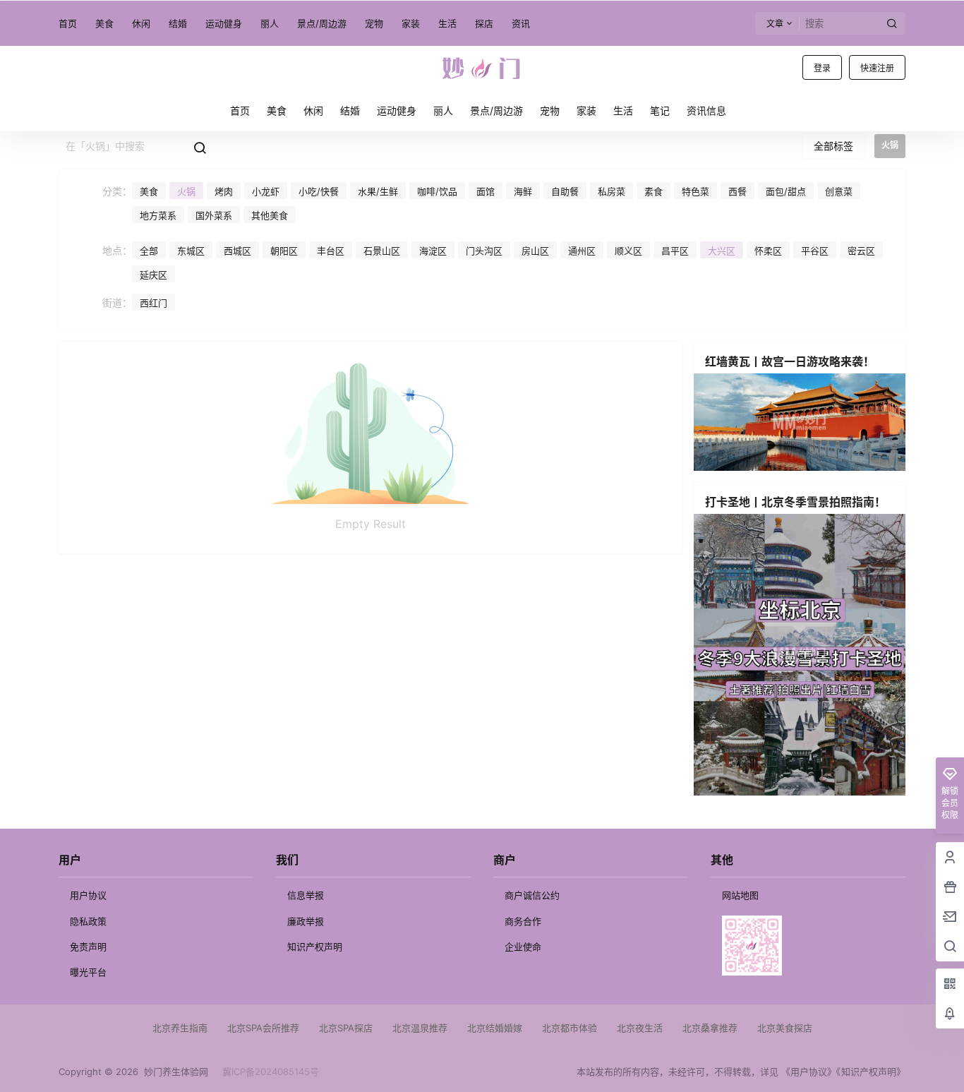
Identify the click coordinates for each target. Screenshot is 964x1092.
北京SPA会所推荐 (263, 1027)
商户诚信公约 (532, 895)
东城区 (191, 250)
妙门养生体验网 (173, 1071)
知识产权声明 (314, 946)
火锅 (186, 191)
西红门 (153, 302)
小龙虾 (265, 191)
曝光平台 (88, 972)
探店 (484, 23)
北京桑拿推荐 (709, 1027)
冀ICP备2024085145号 (270, 1071)
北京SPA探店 (346, 1027)
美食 (104, 23)
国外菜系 (213, 215)
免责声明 (88, 946)
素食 (653, 191)
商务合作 (523, 921)
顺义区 (628, 250)
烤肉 (224, 191)
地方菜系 (158, 215)
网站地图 (740, 895)
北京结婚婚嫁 (494, 1027)
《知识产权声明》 (870, 1071)
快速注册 (877, 68)
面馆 (485, 191)
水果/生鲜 (378, 191)
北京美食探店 (784, 1027)
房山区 (535, 250)
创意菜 (838, 191)
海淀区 (433, 250)
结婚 (178, 23)
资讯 (521, 23)
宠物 (374, 23)
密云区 (861, 250)
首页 (68, 23)
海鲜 (523, 191)
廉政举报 (305, 921)
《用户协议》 (808, 1071)
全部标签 (833, 146)
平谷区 (815, 250)
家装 (411, 23)
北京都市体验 (569, 1027)
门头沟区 (484, 250)
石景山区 (381, 250)
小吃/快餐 (319, 191)
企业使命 (523, 946)
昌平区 (675, 250)
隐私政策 (88, 921)
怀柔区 (768, 250)
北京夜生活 (640, 1027)
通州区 (582, 250)
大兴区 (721, 250)
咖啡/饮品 (437, 191)
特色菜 (695, 191)
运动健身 (223, 23)
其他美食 (269, 215)
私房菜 (611, 191)
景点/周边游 (322, 23)
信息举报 (305, 895)
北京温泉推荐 (419, 1027)
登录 (822, 68)
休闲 (141, 23)
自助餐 (565, 191)
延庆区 (153, 274)
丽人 (269, 23)
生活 (447, 23)
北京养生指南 (179, 1027)
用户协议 (88, 895)
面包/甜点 (786, 191)
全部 (149, 250)
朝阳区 (284, 250)
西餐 (737, 191)
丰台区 (330, 250)
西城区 (237, 250)
